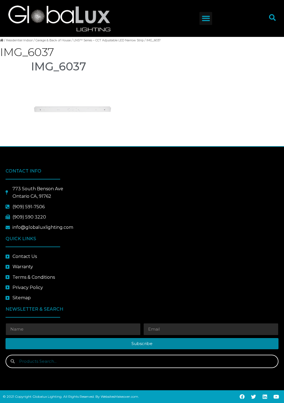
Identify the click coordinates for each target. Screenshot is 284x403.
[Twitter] (253, 397)
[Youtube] (276, 397)
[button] (205, 18)
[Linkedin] (265, 397)
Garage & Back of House (53, 40)
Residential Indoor (19, 40)
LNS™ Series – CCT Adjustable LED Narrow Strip (108, 40)
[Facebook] (242, 397)
